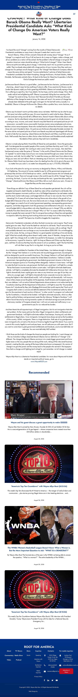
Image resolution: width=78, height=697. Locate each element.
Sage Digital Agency (43, 691)
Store (28, 651)
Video (9, 660)
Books (28, 655)
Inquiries (38, 651)
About (9, 651)
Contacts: (51, 651)
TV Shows (18, 651)
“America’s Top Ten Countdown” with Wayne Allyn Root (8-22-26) (39, 486)
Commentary (9, 655)
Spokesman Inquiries (38, 666)
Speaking (38, 655)
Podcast (18, 660)
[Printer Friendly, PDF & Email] (67, 51)
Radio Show (19, 655)
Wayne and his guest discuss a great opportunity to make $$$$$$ (39, 422)
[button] (74, 14)
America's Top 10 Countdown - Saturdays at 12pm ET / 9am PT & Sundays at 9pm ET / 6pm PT (39, 7)
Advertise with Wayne (38, 660)
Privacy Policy (38, 676)
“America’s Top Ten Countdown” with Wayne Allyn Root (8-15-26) (39, 612)
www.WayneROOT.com (39, 361)
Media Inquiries (38, 672)
